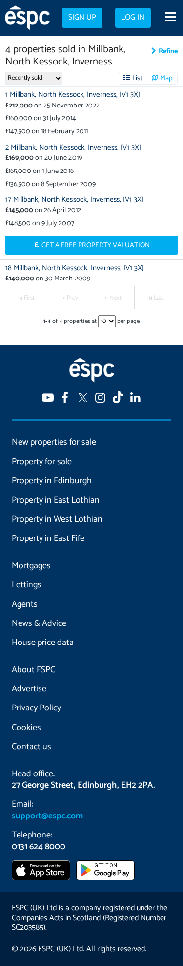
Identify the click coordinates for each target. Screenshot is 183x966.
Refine (168, 51)
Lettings (26, 585)
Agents (25, 604)
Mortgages (31, 565)
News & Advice (39, 623)
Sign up (82, 17)
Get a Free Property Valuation (95, 245)
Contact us (31, 746)
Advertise (29, 689)
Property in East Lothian (56, 500)
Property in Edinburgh (52, 480)
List (137, 78)
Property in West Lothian (57, 519)
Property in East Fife (48, 538)
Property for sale (42, 461)
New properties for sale (54, 442)
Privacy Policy (36, 708)
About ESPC (33, 670)
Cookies (26, 727)
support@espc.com (47, 816)
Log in (132, 17)
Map (166, 78)
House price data (43, 642)
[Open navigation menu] (170, 18)
